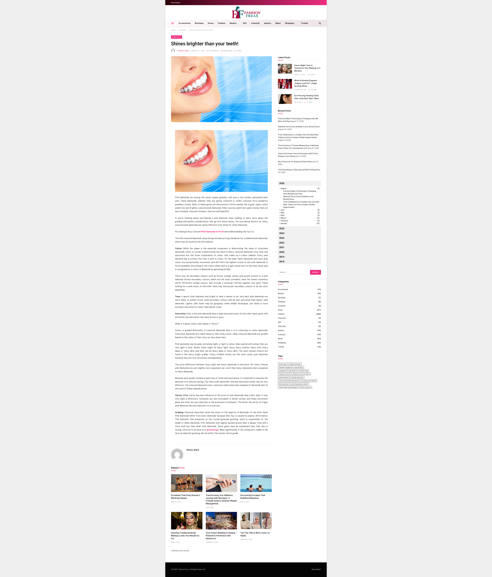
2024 (281, 233)
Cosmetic (282, 306)
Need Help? (175, 3)
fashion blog (304, 370)
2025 (281, 228)
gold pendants (283, 377)
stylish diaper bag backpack (288, 387)
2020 (281, 252)
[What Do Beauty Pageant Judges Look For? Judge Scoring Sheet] (285, 84)
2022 (281, 242)
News (278, 23)
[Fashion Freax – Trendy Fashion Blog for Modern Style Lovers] (246, 12)
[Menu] (172, 23)
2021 (281, 247)
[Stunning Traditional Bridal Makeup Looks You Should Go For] (186, 521)
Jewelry (267, 23)
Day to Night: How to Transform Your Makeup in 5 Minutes (307, 68)
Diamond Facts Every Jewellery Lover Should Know (299, 127)
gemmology (213, 430)
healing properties (297, 377)
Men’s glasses (283, 384)
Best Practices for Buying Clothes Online (295, 162)
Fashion (221, 23)
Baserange (282, 364)
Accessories (184, 23)
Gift (245, 23)
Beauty (233, 23)
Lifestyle (255, 23)
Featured (282, 318)
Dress (211, 23)
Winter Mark (184, 51)
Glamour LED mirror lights (301, 374)
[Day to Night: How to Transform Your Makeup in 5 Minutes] (285, 69)
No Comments (214, 51)
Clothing (281, 302)
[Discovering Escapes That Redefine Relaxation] (256, 483)
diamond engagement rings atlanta (291, 367)
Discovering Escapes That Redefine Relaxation (252, 496)
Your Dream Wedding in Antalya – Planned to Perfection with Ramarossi (221, 536)
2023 (281, 238)
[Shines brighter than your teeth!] (221, 89)
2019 (281, 257)
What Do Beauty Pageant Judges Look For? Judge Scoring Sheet (305, 83)
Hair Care (282, 326)
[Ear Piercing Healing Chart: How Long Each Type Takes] (285, 99)
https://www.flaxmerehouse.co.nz (290, 380)
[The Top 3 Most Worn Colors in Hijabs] (256, 521)
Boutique (199, 23)
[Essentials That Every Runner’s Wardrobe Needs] (186, 483)
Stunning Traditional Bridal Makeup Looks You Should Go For (185, 536)
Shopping (289, 23)
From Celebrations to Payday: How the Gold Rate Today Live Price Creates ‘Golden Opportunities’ (301, 204)
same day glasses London (299, 384)
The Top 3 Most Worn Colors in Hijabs (255, 534)
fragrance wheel (284, 374)
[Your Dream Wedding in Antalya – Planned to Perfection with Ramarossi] (221, 521)
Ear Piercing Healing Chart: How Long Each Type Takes (306, 97)
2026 (281, 183)
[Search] (320, 23)
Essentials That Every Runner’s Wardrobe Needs (185, 496)
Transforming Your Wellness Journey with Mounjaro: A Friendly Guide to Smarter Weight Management (221, 499)
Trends (304, 23)
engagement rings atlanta (288, 370)
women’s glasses (305, 387)
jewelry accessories (309, 380)
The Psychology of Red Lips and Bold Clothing (297, 170)
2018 (281, 261)
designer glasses (294, 364)
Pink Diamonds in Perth (212, 231)
